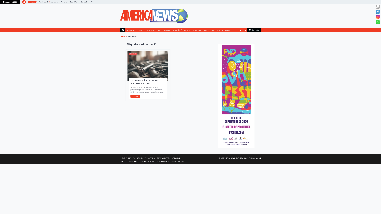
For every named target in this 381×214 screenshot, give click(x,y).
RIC (92, 2)
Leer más (135, 96)
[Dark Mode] (240, 30)
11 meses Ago (138, 80)
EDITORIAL (130, 30)
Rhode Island (43, 2)
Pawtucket (64, 2)
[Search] (245, 30)
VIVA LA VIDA (149, 30)
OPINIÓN (139, 30)
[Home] (122, 30)
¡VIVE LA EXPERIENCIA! (224, 30)
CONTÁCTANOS (209, 30)
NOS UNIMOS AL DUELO (141, 84)
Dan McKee (84, 2)
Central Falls (74, 2)
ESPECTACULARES (164, 30)
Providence (54, 2)
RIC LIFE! (187, 30)
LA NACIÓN (176, 30)
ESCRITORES (197, 30)
